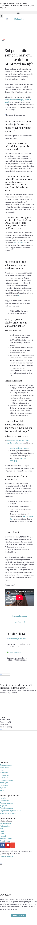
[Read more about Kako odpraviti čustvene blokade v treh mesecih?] (14, 653)
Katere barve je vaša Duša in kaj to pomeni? (18, 645)
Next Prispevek (19, 622)
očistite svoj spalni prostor (19, 448)
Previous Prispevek (19, 616)
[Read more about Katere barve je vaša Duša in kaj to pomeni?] (16, 639)
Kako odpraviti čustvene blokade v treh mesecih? (17, 659)
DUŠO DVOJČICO (20, 243)
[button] (18, 12)
